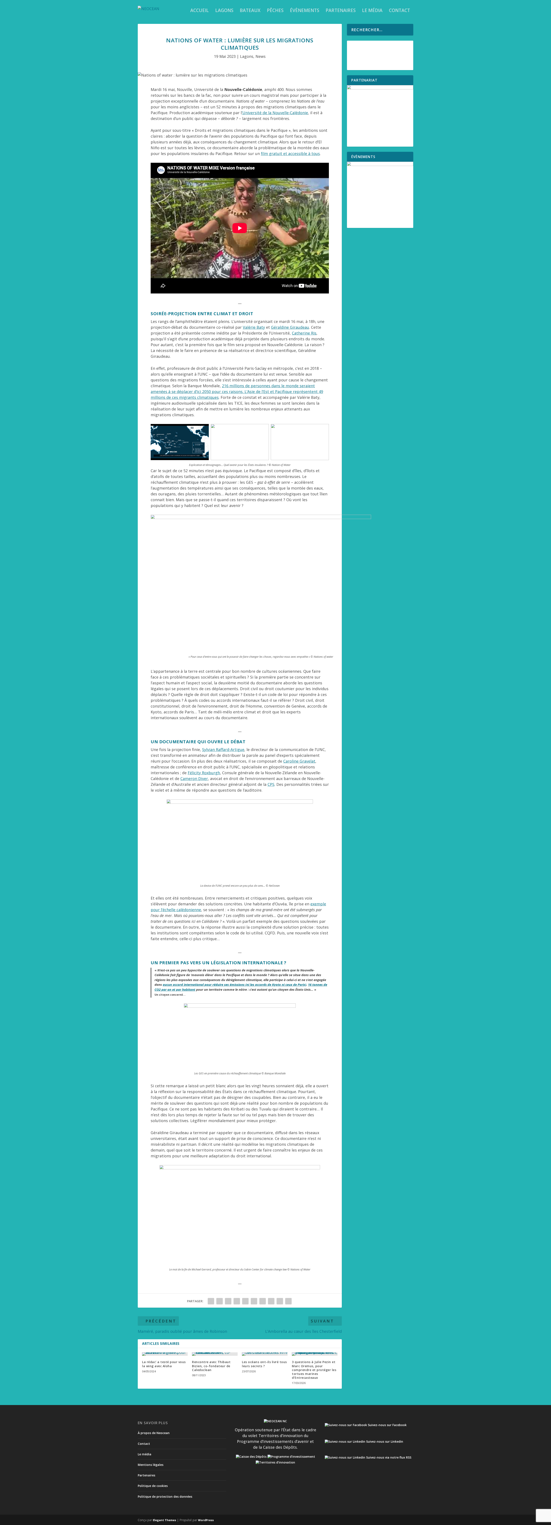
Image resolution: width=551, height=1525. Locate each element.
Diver (203, 778)
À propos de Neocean (154, 1433)
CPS (271, 784)
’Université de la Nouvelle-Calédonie (275, 112)
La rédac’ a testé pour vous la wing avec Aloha (164, 1364)
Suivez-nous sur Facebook (387, 1425)
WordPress (206, 1520)
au (165, 984)
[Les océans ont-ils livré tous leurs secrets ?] (265, 1354)
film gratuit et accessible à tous (290, 153)
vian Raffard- (219, 749)
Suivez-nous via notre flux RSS (388, 1457)
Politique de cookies (153, 1486)
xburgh (213, 772)
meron (191, 778)
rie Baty (258, 327)
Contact (399, 11)
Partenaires (341, 11)
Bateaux (250, 11)
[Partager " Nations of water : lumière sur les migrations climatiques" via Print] (288, 1301)
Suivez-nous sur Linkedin (384, 1441)
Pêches (275, 11)
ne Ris (310, 333)
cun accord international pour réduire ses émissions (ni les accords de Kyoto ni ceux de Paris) (236, 984)
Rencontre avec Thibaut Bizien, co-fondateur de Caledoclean (211, 1366)
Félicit (193, 772)
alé (248, 327)
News (260, 56)
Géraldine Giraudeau (290, 327)
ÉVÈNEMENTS (304, 11)
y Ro (203, 772)
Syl (204, 749)
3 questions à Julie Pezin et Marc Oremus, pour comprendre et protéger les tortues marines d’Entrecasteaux (314, 1370)
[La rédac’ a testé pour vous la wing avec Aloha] (165, 1354)
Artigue (237, 749)
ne (296, 761)
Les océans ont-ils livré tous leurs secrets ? (264, 1364)
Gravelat (307, 761)
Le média (372, 11)
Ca (182, 778)
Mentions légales (150, 1465)
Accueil (199, 11)
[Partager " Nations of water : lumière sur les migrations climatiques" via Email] (280, 1301)
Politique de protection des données (165, 1496)
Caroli (288, 761)
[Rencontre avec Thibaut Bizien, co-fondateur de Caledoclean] (215, 1354)
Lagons (224, 11)
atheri (299, 333)
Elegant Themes (164, 1520)
